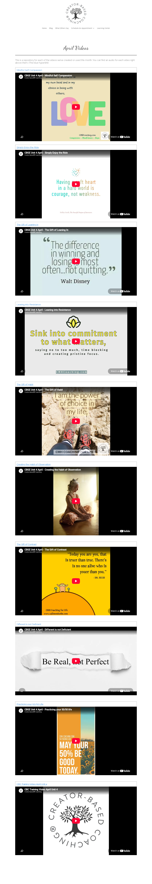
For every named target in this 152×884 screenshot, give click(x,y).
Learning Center (103, 28)
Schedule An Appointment (81, 28)
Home (44, 28)
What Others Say (62, 28)
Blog (51, 28)
